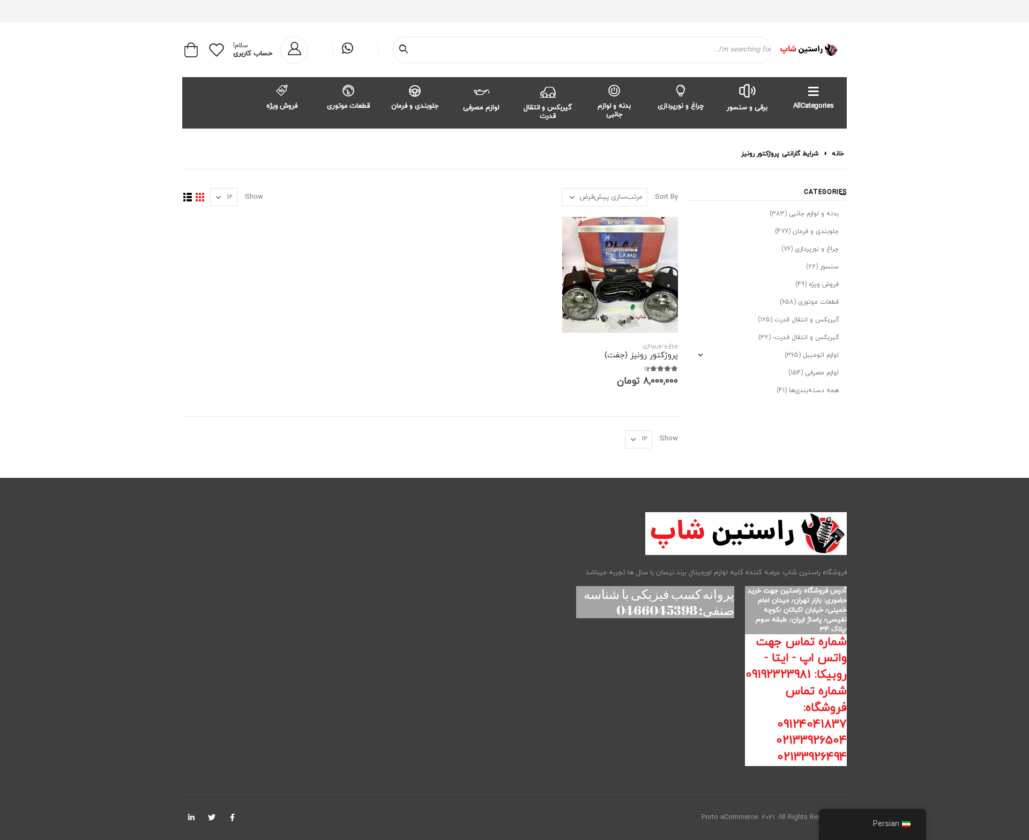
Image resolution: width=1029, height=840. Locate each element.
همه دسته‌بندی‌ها (814, 390)
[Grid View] (200, 197)
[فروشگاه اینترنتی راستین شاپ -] (808, 49)
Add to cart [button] (580, 234)
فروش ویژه (282, 106)
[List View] (187, 197)
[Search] (406, 50)
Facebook (232, 817)
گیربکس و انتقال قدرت (548, 112)
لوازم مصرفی (481, 107)
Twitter (212, 817)
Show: (253, 197)
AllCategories (813, 106)
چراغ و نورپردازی (681, 106)
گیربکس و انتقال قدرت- (806, 337)
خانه (838, 153)
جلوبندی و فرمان (414, 106)
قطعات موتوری (348, 106)
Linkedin (191, 817)
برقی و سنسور (747, 107)
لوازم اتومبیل (821, 355)
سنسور (829, 266)
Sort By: (665, 197)
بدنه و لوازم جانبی (614, 110)
